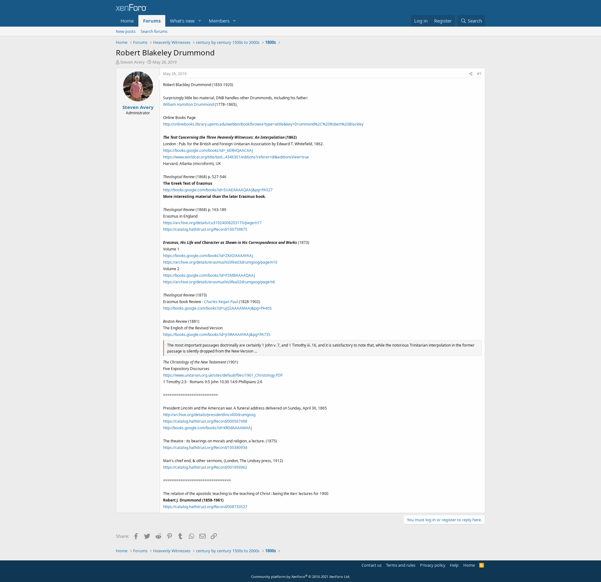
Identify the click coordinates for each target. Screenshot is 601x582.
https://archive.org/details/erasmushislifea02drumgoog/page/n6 (219, 282)
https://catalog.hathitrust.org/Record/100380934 (205, 447)
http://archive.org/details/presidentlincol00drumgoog (209, 414)
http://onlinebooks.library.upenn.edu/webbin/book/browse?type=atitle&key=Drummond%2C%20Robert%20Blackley (263, 124)
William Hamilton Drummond (188, 104)
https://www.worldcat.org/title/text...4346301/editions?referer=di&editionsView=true (236, 157)
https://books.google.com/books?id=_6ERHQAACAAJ (208, 150)
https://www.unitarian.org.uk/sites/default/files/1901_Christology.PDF (223, 375)
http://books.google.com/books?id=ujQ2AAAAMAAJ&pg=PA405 (217, 308)
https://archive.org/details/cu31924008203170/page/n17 (212, 222)
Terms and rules (400, 565)
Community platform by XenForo (300, 576)
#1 (479, 73)
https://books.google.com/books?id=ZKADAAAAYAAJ (208, 255)
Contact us (372, 565)
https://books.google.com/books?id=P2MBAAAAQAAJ (209, 275)
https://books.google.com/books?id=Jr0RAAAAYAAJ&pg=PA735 (216, 334)
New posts (126, 31)
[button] (199, 21)
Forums (152, 21)
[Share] (471, 74)
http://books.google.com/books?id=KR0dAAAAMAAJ (207, 427)
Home (127, 21)
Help (454, 565)
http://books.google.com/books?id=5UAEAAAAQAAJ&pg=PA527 (218, 190)
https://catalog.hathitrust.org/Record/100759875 (205, 229)
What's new (182, 21)
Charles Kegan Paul (221, 301)
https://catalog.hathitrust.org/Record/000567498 (205, 421)
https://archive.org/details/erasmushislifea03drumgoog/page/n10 (220, 262)
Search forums (154, 31)
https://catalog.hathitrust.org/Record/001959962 (205, 467)
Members (219, 21)
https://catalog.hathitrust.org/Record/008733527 (205, 506)
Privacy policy (432, 565)
